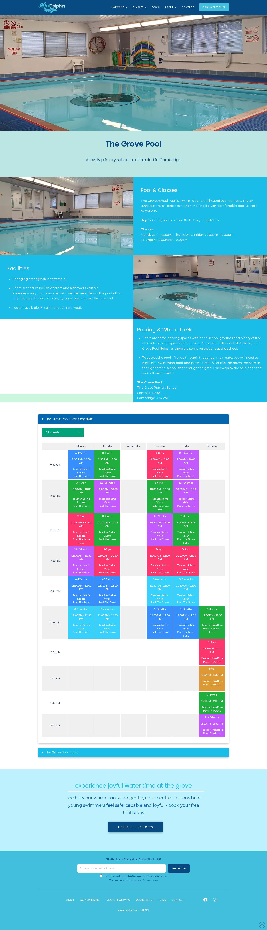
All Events (52, 432)
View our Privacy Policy (145, 879)
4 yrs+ (212, 668)
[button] (133, 419)
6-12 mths (81, 453)
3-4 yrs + (107, 453)
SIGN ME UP (179, 868)
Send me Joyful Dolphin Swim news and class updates (135, 875)
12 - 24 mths (186, 453)
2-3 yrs (160, 453)
